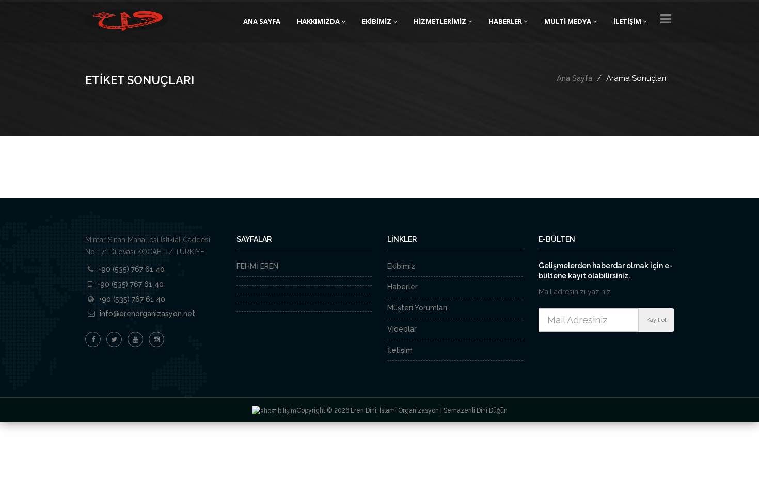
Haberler (402, 287)
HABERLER (505, 21)
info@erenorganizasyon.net (147, 313)
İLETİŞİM (627, 21)
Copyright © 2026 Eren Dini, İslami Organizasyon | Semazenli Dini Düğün (402, 410)
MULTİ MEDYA (567, 21)
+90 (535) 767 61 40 (131, 269)
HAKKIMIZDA (318, 21)
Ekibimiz (401, 266)
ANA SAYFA (261, 21)
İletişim (400, 350)
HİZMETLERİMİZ (440, 21)
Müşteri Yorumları (417, 308)
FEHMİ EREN (257, 266)
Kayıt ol (656, 320)
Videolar (402, 329)
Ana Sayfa (574, 78)
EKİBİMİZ (376, 21)
